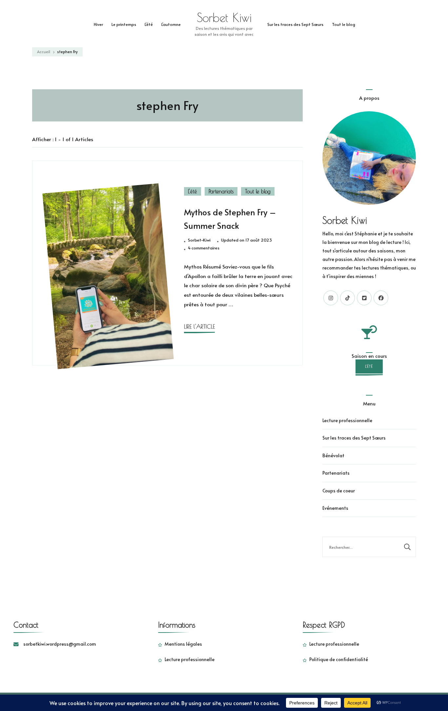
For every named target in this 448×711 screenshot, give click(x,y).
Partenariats (221, 191)
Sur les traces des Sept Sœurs (295, 24)
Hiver (98, 24)
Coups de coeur (338, 490)
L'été (192, 191)
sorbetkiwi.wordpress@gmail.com (59, 644)
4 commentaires (203, 248)
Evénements (335, 508)
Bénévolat (333, 455)
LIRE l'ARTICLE (199, 326)
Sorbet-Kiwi (199, 240)
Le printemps (124, 24)
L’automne (171, 24)
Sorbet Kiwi (224, 17)
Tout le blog (343, 24)
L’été (149, 24)
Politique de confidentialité (338, 659)
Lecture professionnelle (347, 420)
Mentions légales (183, 644)
